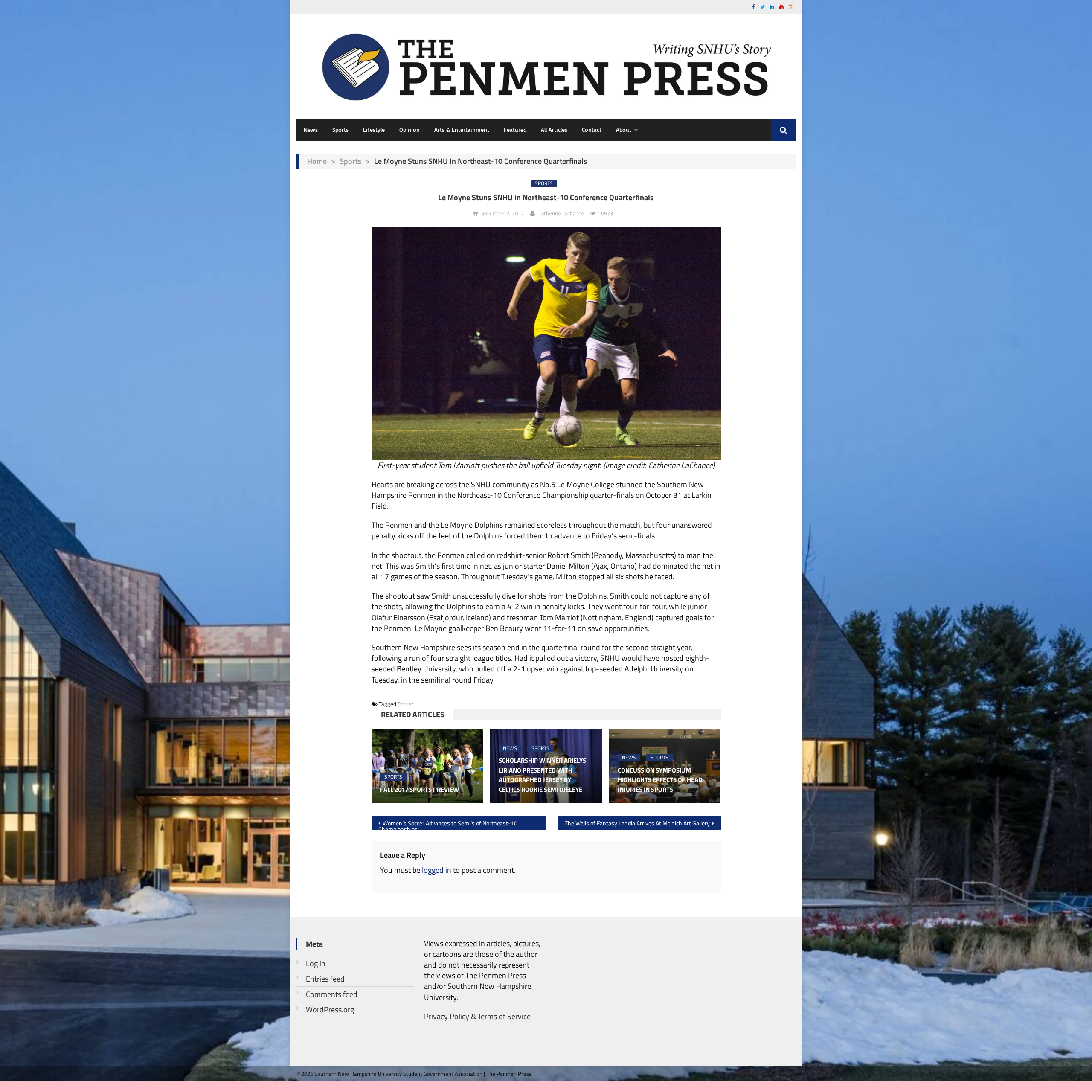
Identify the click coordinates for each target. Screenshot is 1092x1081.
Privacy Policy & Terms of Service (477, 1016)
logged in (436, 870)
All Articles (554, 129)
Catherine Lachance (561, 213)
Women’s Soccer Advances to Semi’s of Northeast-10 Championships (447, 824)
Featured (515, 129)
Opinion (409, 129)
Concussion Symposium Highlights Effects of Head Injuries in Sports (660, 780)
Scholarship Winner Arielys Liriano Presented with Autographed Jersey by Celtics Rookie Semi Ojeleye (542, 775)
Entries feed (325, 978)
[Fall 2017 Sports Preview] (427, 766)
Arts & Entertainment (461, 129)
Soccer (406, 704)
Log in (315, 963)
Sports (340, 129)
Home (317, 161)
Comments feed (331, 994)
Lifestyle (374, 129)
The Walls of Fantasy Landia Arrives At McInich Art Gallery (637, 823)
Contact (591, 129)
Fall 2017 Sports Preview (419, 789)
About (623, 129)
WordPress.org (330, 1009)
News (311, 129)
